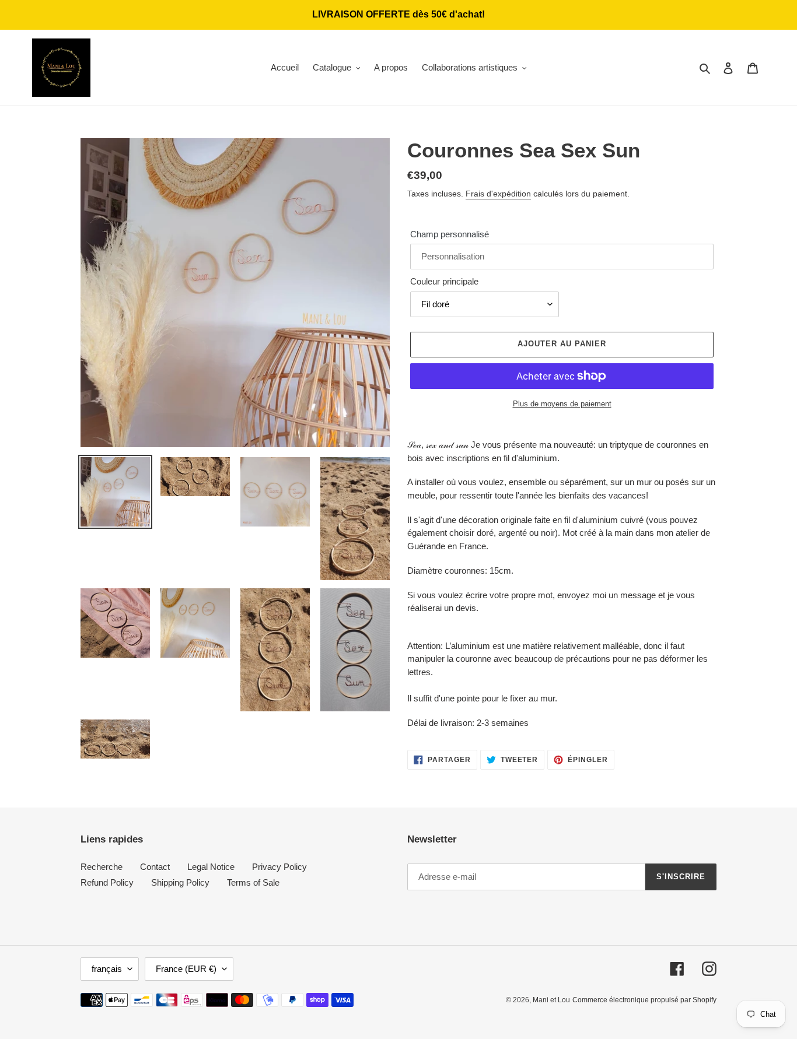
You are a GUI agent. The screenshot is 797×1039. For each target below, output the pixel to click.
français (107, 969)
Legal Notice (211, 867)
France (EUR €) (186, 969)
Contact (155, 867)
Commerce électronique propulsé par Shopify (644, 1000)
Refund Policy (107, 882)
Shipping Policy (180, 882)
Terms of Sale (253, 882)
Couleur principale (444, 281)
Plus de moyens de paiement (562, 403)
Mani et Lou (551, 1000)
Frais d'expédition (498, 193)
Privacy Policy (279, 867)
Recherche (102, 867)
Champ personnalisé (449, 234)
